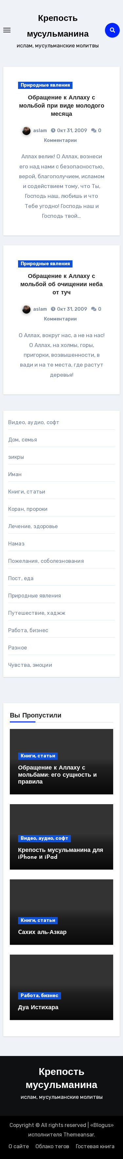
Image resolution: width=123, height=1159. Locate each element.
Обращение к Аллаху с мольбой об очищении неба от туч (61, 285)
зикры (16, 457)
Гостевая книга (95, 1146)
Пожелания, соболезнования (46, 561)
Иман (15, 474)
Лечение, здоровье (33, 526)
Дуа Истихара (38, 1008)
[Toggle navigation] (6, 30)
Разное (17, 648)
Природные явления (45, 85)
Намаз (16, 544)
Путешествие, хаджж (37, 613)
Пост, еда (21, 578)
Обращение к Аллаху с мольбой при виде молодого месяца (61, 106)
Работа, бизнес (28, 630)
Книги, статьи (27, 492)
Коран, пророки (28, 509)
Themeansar (78, 1135)
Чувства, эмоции (30, 665)
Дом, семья (22, 440)
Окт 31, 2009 (71, 130)
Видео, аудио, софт (34, 422)
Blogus (102, 1125)
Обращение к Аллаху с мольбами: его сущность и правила (57, 775)
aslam (40, 130)
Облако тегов (52, 1146)
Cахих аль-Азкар (42, 933)
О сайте (19, 1146)
